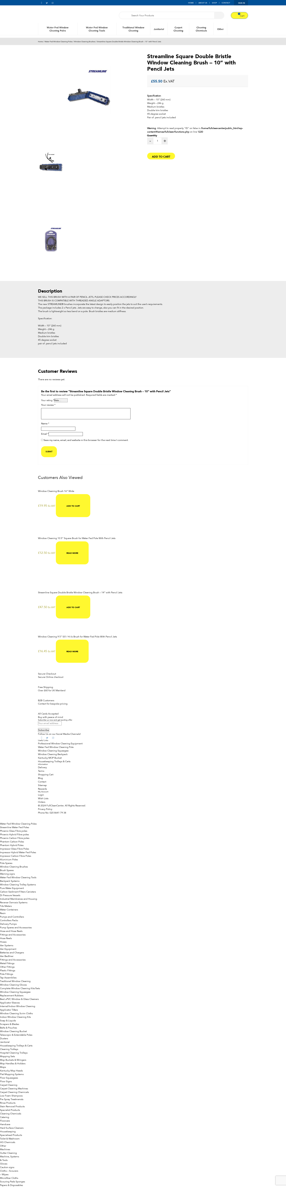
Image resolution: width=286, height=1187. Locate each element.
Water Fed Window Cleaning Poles (58, 29)
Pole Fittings (6, 974)
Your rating (47, 400)
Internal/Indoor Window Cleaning (17, 1006)
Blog (40, 778)
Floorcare (5, 1120)
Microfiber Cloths (9, 1178)
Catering (4, 1117)
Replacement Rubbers (11, 995)
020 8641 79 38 (58, 812)
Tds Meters (6, 906)
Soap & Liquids (8, 1020)
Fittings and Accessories (13, 934)
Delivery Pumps (8, 923)
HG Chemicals (7, 1142)
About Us (202, 3)
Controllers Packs (9, 920)
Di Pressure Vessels (10, 895)
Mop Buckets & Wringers (13, 1059)
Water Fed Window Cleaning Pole (56, 747)
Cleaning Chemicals (201, 29)
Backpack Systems (10, 881)
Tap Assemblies (8, 977)
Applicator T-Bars (9, 1009)
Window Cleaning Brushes (84, 42)
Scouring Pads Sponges (12, 1181)
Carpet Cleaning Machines (14, 1088)
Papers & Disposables (11, 1185)
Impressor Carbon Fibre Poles (15, 856)
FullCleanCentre (55, 805)
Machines (5, 1149)
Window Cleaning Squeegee (53, 750)
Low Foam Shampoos (11, 1095)
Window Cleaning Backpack (53, 754)
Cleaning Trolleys (9, 1049)
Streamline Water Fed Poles (14, 827)
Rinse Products (7, 1102)
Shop (214, 3)
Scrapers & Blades (9, 1024)
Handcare (5, 1124)
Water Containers (9, 909)
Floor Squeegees (9, 1077)
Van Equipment (8, 949)
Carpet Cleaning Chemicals (14, 1092)
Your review (48, 405)
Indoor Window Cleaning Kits (15, 1017)
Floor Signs (6, 1081)
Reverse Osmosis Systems (13, 902)
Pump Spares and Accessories (16, 927)
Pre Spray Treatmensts (11, 1099)
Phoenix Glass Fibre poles (13, 830)
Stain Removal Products (12, 1106)
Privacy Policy (45, 809)
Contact (226, 3)
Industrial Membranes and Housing (18, 898)
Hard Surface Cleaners (12, 1127)
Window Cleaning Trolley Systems (18, 884)
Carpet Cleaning (178, 29)
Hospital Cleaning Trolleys (14, 1052)
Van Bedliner (6, 956)
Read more (72, 552)
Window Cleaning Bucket (13, 1031)
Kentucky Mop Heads (11, 1070)
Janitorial (159, 29)
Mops (3, 1067)
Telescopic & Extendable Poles (16, 1034)
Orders (41, 802)
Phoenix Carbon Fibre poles (14, 838)
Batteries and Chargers (12, 952)
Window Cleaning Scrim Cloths (16, 1013)
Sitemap (42, 785)
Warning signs (7, 873)
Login (41, 794)
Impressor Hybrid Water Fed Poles (18, 852)
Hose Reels (6, 938)
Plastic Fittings (7, 970)
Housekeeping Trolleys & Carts (54, 761)
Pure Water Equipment (12, 888)
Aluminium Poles (9, 859)
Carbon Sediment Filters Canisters (18, 891)
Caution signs (7, 1167)
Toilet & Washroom (10, 1138)
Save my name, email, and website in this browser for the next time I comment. (86, 440)
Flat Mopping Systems (12, 1074)
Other (220, 29)
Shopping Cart (45, 774)
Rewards (42, 788)
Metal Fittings (7, 963)
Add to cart (161, 156)
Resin (3, 913)
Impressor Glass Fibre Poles (14, 848)
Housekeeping (8, 1131)
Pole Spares (6, 863)
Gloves (3, 1163)
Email (45, 434)
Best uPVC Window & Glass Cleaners (19, 999)
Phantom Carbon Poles (12, 841)
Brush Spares (7, 870)
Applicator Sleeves (10, 1002)
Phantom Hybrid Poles (12, 845)
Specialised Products (11, 1135)
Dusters (4, 1038)
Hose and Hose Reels (11, 931)
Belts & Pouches (8, 1027)
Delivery (42, 767)
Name (45, 424)
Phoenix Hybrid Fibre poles (14, 834)
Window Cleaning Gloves (13, 984)
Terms (41, 771)
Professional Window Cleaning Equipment (60, 743)
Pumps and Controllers (12, 916)
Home (191, 3)
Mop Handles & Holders (12, 1063)
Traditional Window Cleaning (133, 29)
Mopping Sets (7, 1056)
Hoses (3, 941)
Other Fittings (7, 966)
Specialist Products (10, 1110)
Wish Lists (43, 798)
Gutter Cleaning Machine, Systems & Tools (9, 1157)
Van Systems (6, 945)
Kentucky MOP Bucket (50, 757)
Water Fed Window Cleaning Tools (97, 29)
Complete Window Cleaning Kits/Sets (20, 988)
